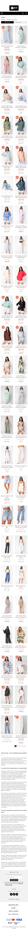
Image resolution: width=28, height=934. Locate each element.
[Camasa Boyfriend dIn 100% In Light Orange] (21, 155)
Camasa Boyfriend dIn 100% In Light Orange (21, 166)
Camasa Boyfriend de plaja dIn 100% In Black (21, 316)
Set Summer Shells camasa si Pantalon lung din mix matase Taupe (7, 616)
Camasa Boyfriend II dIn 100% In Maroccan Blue (21, 196)
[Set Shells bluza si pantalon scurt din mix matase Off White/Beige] (7, 365)
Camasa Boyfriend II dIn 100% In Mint (7, 196)
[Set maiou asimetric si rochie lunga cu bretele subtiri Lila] (21, 215)
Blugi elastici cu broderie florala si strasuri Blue (21, 526)
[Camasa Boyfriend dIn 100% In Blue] (7, 155)
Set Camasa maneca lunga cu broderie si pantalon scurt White (21, 676)
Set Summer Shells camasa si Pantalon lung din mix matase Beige (21, 616)
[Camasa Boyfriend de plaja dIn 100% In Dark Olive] (21, 125)
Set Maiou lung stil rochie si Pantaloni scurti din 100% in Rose (7, 76)
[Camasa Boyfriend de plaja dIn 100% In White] (21, 95)
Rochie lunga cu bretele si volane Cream (7, 286)
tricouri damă (18, 824)
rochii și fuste (4, 804)
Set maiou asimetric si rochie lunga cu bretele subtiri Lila (21, 226)
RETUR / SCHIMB (13, 911)
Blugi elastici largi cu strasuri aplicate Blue (7, 736)
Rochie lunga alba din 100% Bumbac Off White (7, 466)
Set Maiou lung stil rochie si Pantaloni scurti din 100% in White (21, 706)
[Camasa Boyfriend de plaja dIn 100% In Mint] (21, 65)
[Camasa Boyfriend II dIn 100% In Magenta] (21, 275)
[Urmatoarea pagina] (25, 746)
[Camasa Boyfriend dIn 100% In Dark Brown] (7, 335)
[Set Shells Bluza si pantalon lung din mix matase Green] (21, 365)
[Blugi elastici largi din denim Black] (7, 545)
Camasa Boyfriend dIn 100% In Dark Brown (7, 346)
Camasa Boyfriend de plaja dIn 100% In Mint (21, 76)
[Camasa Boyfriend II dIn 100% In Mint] (7, 185)
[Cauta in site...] (26, 13)
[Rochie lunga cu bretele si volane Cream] (7, 275)
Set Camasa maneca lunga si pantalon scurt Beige (21, 436)
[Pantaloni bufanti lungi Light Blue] (7, 35)
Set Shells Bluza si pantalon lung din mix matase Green (21, 376)
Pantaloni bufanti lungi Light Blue (7, 46)
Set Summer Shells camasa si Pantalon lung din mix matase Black (7, 646)
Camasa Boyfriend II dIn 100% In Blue (7, 226)
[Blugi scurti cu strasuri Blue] (7, 515)
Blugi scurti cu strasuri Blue (7, 526)
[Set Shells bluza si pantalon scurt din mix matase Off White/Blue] (21, 335)
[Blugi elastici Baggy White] (21, 545)
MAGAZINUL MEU (13, 905)
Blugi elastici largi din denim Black (7, 556)
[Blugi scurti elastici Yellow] (21, 575)
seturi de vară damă (14, 845)
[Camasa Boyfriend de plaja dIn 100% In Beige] (7, 95)
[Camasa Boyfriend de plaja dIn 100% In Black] (21, 305)
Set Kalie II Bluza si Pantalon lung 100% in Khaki (7, 436)
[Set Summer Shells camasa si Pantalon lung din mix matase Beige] (21, 604)
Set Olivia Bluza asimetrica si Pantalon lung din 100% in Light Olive (21, 46)
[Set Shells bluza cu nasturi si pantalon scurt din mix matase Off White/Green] (21, 635)
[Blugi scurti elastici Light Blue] (7, 485)
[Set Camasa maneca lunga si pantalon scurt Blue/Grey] (7, 664)
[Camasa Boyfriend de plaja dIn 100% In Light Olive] (7, 125)
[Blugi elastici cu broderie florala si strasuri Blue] (21, 515)
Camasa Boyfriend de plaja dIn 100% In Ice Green (7, 316)
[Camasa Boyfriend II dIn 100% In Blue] (7, 215)
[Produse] (2, 13)
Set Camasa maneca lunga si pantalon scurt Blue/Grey (7, 676)
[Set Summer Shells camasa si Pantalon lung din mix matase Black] (7, 634)
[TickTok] (14, 894)
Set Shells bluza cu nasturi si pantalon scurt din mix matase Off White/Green (21, 646)
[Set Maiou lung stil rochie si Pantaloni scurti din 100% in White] (21, 694)
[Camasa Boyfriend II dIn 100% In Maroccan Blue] (21, 185)
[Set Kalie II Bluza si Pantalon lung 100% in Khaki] (7, 425)
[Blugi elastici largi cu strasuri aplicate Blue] (7, 724)
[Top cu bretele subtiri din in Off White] (21, 485)
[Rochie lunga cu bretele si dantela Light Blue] (7, 245)
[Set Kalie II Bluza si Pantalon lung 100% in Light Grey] (21, 395)
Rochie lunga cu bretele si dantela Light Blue (7, 256)
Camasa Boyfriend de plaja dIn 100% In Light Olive (7, 136)
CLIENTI (13, 908)
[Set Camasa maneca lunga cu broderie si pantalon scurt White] (21, 664)
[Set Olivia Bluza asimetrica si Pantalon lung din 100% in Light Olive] (21, 35)
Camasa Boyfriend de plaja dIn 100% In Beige (7, 106)
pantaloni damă (18, 776)
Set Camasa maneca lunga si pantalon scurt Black (7, 706)
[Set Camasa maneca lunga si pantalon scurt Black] (7, 694)
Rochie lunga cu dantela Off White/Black (21, 256)
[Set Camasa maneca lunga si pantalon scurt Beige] (21, 425)
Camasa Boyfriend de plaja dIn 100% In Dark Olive (21, 136)
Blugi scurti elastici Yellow (21, 586)
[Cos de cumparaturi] (22, 13)
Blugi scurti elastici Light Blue (7, 496)
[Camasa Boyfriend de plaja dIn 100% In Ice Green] (7, 305)
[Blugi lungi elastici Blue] (7, 575)
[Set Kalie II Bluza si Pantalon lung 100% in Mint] (7, 395)
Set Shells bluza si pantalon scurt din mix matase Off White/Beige (7, 376)
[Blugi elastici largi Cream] (21, 455)
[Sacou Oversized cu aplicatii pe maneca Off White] (21, 724)
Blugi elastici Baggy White (21, 556)
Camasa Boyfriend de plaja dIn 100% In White (21, 106)
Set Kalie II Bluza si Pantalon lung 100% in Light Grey (21, 406)
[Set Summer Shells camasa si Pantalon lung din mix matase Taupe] (7, 604)
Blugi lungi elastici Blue (7, 586)
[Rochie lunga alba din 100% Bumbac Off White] (7, 455)
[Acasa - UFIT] (14, 8)
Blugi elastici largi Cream (21, 466)
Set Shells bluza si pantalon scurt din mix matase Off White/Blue (21, 346)
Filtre (8, 22)
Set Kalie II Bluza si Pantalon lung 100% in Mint (7, 406)
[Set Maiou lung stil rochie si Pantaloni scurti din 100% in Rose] (7, 65)
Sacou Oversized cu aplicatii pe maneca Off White (21, 736)
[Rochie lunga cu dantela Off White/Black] (21, 245)
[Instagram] (17, 894)
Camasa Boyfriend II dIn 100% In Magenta (21, 286)
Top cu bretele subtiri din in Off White (21, 496)
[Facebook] (11, 894)
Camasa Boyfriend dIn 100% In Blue (7, 166)
